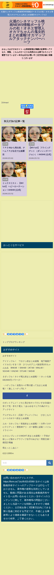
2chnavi (4, 102)
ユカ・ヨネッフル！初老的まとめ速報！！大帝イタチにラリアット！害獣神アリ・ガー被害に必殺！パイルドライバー (27, 427)
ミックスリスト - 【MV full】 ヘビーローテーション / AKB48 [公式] (13, 186)
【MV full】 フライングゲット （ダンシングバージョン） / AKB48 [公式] (40, 151)
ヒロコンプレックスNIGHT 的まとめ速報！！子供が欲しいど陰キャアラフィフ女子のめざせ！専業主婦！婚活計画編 (27, 439)
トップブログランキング (14, 342)
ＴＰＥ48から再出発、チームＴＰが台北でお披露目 (13, 151)
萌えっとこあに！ (11, 448)
